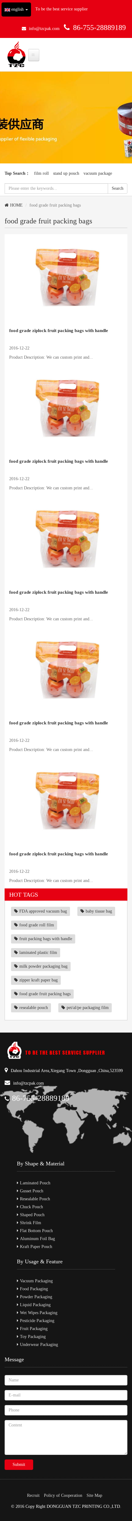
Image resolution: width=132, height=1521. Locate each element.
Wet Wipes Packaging (38, 1312)
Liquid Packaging (35, 1304)
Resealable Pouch (35, 1199)
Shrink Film (30, 1222)
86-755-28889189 (99, 28)
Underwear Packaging (39, 1344)
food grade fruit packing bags (45, 994)
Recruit (33, 1495)
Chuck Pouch (31, 1207)
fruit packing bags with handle (45, 938)
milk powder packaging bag (43, 966)
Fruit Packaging (34, 1328)
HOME (16, 205)
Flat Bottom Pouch (36, 1230)
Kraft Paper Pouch (36, 1246)
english (17, 9)
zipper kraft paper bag (38, 980)
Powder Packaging (36, 1297)
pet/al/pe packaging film (88, 1007)
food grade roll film (36, 925)
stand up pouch (66, 173)
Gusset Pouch (31, 1191)
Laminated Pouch (35, 1183)
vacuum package (97, 173)
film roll (41, 173)
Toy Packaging (33, 1336)
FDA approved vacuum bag (43, 911)
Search (117, 188)
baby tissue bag (99, 911)
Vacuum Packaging (36, 1281)
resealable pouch (33, 1007)
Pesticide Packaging (37, 1320)
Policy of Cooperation (63, 1495)
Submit (19, 1464)
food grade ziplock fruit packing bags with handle (58, 330)
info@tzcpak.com (44, 28)
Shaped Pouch (32, 1215)
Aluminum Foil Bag (37, 1238)
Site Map (94, 1495)
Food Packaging (34, 1289)
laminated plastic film (38, 952)
